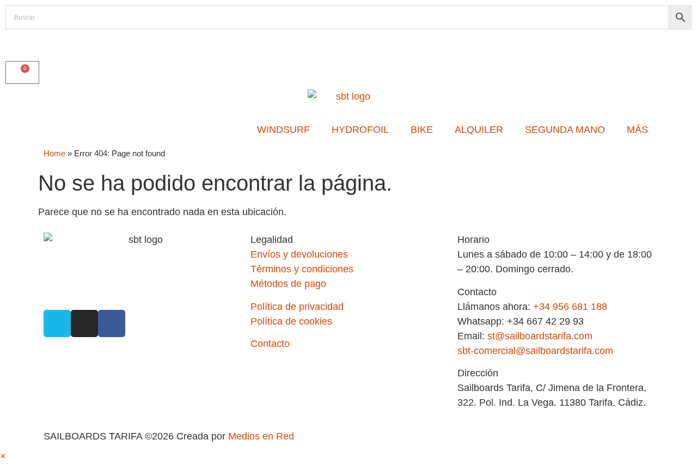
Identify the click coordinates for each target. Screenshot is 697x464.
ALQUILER (479, 129)
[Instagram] (84, 323)
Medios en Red (261, 436)
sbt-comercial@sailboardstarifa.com (535, 350)
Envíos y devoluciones (299, 254)
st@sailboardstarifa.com (539, 336)
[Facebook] (111, 323)
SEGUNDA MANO (565, 129)
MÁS (637, 129)
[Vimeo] (57, 323)
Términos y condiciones (301, 269)
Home (54, 153)
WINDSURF (283, 129)
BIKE (422, 129)
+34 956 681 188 (570, 306)
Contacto (270, 343)
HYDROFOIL (360, 129)
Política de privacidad (297, 306)
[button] (3, 456)
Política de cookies (291, 321)
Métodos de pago (288, 283)
